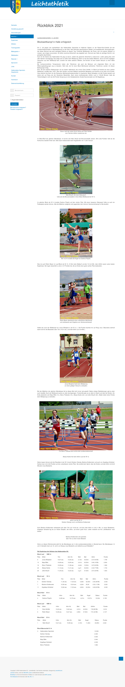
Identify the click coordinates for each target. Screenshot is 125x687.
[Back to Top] (121, 659)
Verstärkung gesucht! (17, 29)
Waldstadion (14, 55)
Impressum (14, 79)
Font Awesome (14, 676)
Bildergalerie (14, 51)
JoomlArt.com (58, 670)
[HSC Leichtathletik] (15, 2)
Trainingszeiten (15, 48)
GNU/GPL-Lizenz (27, 672)
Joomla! (12, 672)
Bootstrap (12, 674)
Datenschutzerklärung (17, 83)
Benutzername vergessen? (18, 107)
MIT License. (48, 674)
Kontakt (13, 76)
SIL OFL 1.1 (31, 676)
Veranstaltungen (16, 33)
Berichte (13, 36)
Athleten (13, 44)
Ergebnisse (14, 40)
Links (12, 66)
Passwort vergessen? (16, 109)
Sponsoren (14, 63)
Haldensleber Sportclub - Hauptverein (18, 71)
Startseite (14, 25)
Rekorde (13, 59)
